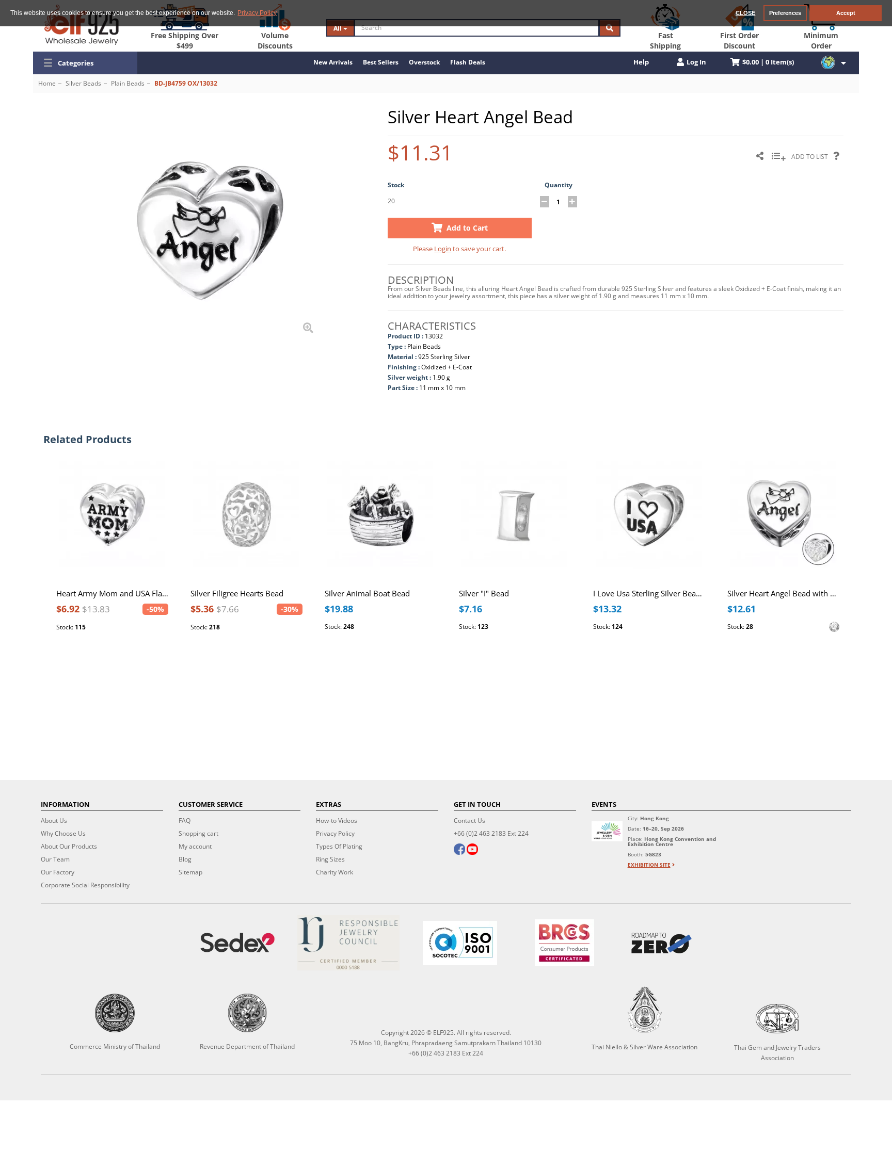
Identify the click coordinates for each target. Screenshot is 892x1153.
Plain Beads (128, 83)
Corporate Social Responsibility (85, 885)
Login (442, 248)
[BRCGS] (564, 942)
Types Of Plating (339, 846)
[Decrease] (544, 201)
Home (47, 83)
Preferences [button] (785, 13)
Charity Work (334, 872)
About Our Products (69, 846)
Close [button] (745, 13)
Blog (185, 859)
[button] (85, 63)
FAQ (184, 820)
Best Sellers (381, 62)
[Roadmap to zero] (661, 943)
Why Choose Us (63, 833)
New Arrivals (333, 62)
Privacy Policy (335, 833)
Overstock (424, 62)
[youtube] (472, 850)
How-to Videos (336, 820)
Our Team (55, 859)
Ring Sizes (330, 859)
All (338, 28)
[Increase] (572, 201)
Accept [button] (845, 13)
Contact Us (469, 820)
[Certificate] (349, 942)
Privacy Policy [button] (257, 13)
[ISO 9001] (460, 943)
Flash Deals (467, 62)
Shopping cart (198, 833)
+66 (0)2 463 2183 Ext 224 (491, 833)
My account (195, 846)
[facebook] (459, 850)
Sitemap (190, 872)
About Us (54, 820)
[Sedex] (237, 943)
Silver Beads (83, 83)
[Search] (609, 28)
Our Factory (57, 872)
